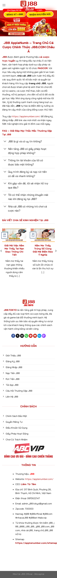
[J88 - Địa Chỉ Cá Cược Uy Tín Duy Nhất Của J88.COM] (28, 5)
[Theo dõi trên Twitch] (44, 336)
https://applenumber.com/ (26, 116)
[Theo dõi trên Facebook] (13, 336)
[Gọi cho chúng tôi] (26, 336)
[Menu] (4, 5)
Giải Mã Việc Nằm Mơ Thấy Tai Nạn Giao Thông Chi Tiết (14, 250)
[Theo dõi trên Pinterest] (31, 336)
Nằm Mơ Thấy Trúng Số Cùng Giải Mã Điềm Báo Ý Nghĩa (43, 250)
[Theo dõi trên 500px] (39, 336)
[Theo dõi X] (18, 336)
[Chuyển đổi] (5, 142)
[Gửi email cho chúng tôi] (22, 336)
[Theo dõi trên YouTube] (35, 336)
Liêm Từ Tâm (28, 484)
